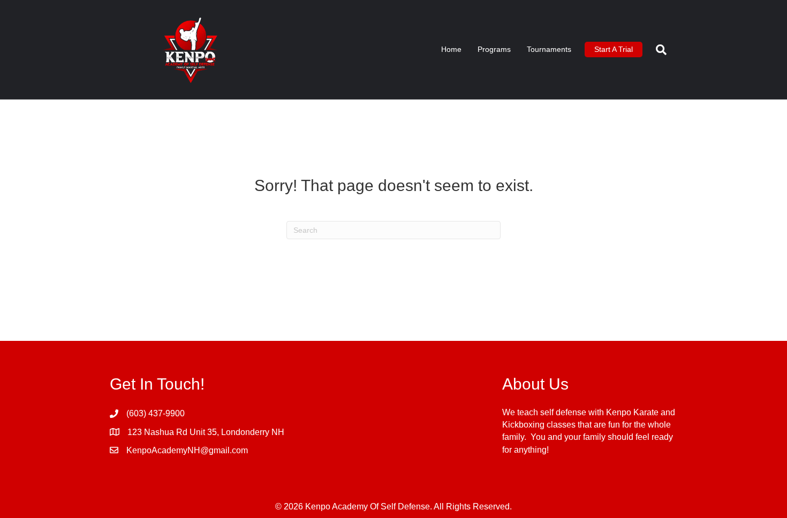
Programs (494, 49)
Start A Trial (613, 49)
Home (451, 49)
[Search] (657, 49)
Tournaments (549, 49)
